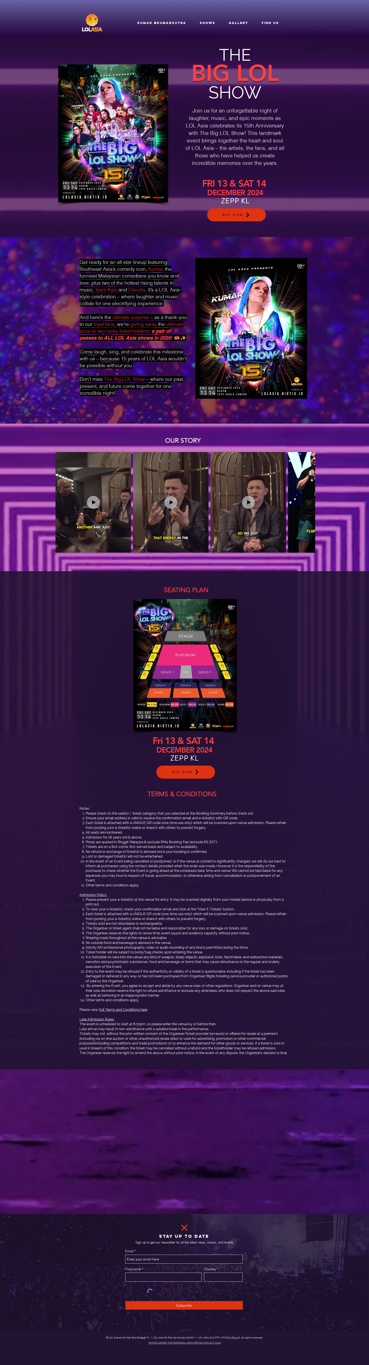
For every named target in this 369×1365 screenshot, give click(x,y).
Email (129, 1251)
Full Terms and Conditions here (123, 1010)
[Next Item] (307, 502)
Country (210, 1269)
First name (133, 1269)
